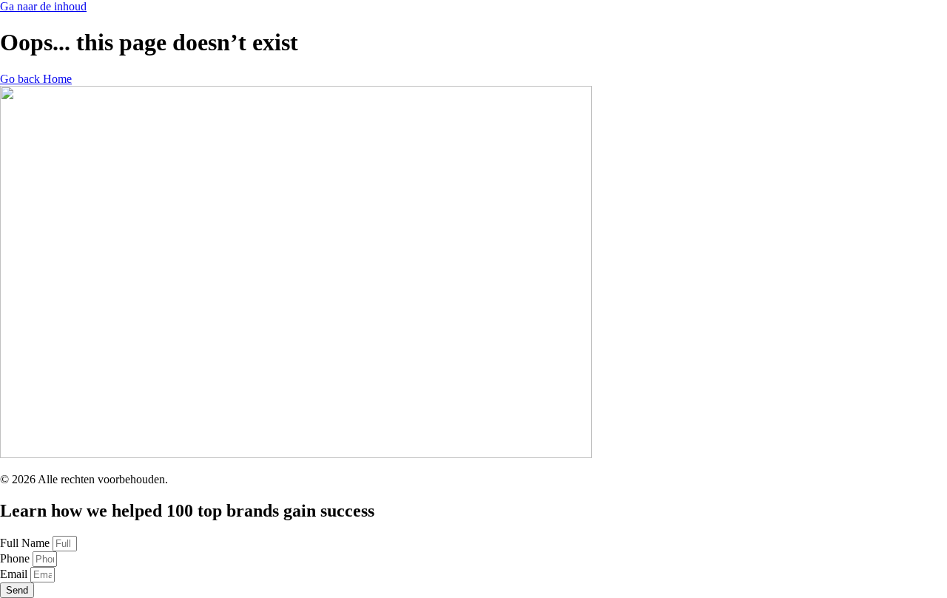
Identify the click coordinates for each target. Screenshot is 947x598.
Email (15, 574)
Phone (16, 558)
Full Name (26, 543)
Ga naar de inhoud (43, 6)
